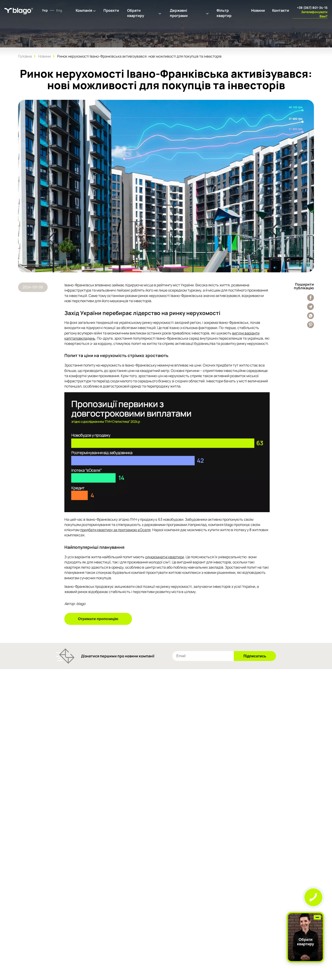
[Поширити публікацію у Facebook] (310, 297)
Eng (59, 10)
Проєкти (111, 10)
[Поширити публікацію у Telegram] (310, 306)
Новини (258, 10)
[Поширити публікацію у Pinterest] (310, 324)
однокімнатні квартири (164, 556)
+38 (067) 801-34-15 (312, 7)
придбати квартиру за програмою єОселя (115, 529)
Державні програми (179, 13)
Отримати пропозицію (98, 619)
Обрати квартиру (135, 13)
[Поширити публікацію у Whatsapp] (310, 315)
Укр (45, 10)
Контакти (280, 10)
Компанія (84, 10)
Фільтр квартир (224, 13)
